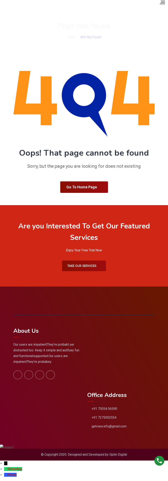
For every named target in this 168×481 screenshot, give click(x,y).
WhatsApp (14, 469)
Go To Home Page (81, 187)
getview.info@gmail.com (109, 426)
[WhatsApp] (5, 469)
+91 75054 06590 (104, 409)
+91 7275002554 (104, 417)
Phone (12, 475)
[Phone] (5, 475)
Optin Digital (118, 454)
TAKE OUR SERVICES (81, 266)
